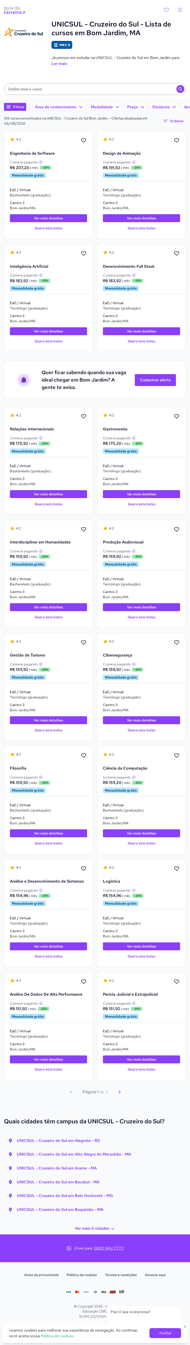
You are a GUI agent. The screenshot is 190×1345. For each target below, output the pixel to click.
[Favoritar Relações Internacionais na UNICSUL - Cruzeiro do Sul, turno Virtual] (83, 416)
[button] (95, 89)
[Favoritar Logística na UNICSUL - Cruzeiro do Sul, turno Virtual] (176, 868)
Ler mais (59, 63)
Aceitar (165, 1333)
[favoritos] (166, 10)
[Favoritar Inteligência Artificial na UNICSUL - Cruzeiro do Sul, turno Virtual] (83, 253)
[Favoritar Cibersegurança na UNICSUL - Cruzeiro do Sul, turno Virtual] (176, 642)
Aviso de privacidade (41, 1275)
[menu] (180, 10)
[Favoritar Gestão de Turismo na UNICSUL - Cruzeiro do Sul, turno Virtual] (83, 642)
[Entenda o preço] (41, 162)
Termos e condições (121, 1275)
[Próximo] (119, 1092)
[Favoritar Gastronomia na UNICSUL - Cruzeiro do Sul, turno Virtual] (176, 416)
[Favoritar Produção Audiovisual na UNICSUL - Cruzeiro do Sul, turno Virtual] (176, 529)
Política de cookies (82, 1275)
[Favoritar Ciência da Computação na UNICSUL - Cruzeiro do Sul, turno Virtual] (176, 755)
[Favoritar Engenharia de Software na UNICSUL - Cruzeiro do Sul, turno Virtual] (83, 140)
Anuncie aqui (155, 1275)
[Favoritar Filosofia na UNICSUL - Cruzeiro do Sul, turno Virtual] (83, 755)
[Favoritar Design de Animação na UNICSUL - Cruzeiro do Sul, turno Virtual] (176, 140)
